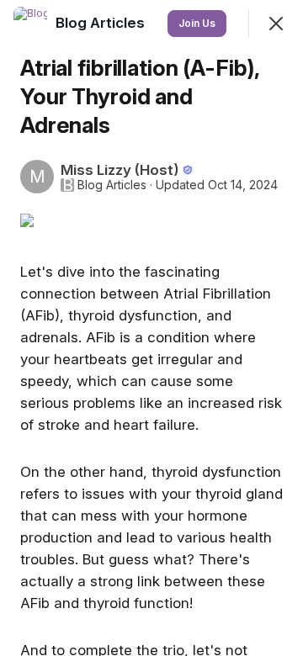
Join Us (196, 23)
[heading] (102, 23)
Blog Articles (111, 185)
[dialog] (151, 328)
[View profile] (30, 23)
